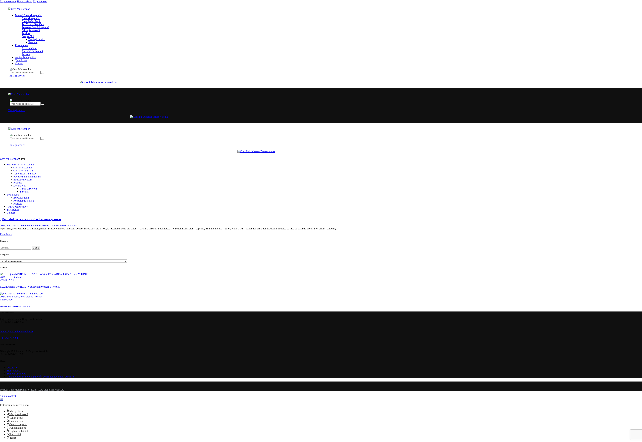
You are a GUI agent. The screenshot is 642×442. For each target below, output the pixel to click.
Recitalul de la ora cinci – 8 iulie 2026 (15, 306)
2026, (3, 277)
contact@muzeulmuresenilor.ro (16, 331)
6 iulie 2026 (6, 299)
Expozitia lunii (14, 277)
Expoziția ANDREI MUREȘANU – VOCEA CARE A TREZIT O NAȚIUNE (30, 287)
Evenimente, (14, 296)
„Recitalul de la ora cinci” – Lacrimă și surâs (30, 219)
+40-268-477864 (9, 337)
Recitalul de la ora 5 (17, 225)
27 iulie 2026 (7, 280)
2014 (2, 225)
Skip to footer (40, 1)
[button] (1, 399)
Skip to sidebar (24, 1)
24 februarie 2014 (37, 225)
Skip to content (8, 1)
